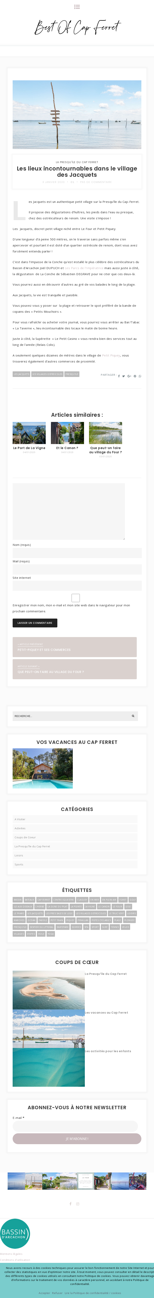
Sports (19, 864)
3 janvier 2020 (53, 182)
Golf (133, 899)
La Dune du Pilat (57, 906)
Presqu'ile (72, 374)
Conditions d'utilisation (15, 1260)
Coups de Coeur (25, 837)
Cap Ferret (43, 899)
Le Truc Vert (116, 913)
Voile (41, 933)
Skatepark (63, 927)
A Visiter (20, 819)
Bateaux (29, 899)
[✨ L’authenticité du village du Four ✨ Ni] (33, 1181)
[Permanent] (29, 443)
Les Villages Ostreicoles (47, 374)
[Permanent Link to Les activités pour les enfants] (49, 1067)
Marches (19, 920)
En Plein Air (109, 899)
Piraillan (83, 920)
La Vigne (90, 906)
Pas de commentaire (96, 182)
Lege (128, 906)
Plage (117, 920)
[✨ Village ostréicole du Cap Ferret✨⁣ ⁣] (137, 1181)
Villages (19, 933)
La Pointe (76, 906)
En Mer (94, 899)
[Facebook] (70, 1203)
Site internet (22, 578)
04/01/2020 (29, 452)
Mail (21, 561)
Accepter (44, 1293)
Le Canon (103, 906)
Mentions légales (11, 1254)
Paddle (43, 920)
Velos (125, 927)
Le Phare (19, 913)
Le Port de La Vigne (29, 448)
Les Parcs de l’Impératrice (84, 268)
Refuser (57, 1293)
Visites (31, 933)
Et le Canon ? (67, 448)
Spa (86, 927)
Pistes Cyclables (101, 920)
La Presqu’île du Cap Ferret (106, 974)
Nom (22, 545)
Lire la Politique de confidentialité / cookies (93, 1293)
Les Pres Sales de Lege (59, 913)
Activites (20, 828)
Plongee (129, 920)
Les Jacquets (21, 374)
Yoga (51, 933)
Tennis (115, 927)
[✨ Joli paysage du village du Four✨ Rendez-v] (68, 1181)
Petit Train (57, 920)
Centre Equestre (63, 899)
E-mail (18, 1118)
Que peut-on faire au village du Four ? (105, 450)
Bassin (17, 899)
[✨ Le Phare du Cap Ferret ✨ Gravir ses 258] (51, 1181)
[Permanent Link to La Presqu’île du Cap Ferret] (49, 990)
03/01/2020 (105, 456)
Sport (95, 927)
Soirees (76, 927)
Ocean (31, 920)
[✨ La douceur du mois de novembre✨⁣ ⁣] (120, 1181)
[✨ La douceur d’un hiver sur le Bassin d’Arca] (16, 1181)
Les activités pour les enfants (108, 1051)
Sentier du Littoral (42, 927)
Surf (105, 927)
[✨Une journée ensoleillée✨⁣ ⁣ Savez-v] (102, 1181)
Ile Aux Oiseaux (23, 906)
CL (72, 182)
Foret (123, 899)
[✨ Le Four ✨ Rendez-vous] (85, 1181)
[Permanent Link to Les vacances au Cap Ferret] (49, 1028)
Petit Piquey (111, 355)
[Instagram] (77, 1203)
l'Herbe (39, 906)
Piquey (70, 920)
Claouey (82, 899)
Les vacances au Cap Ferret (106, 1013)
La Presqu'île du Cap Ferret (77, 162)
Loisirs (19, 855)
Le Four (117, 906)
